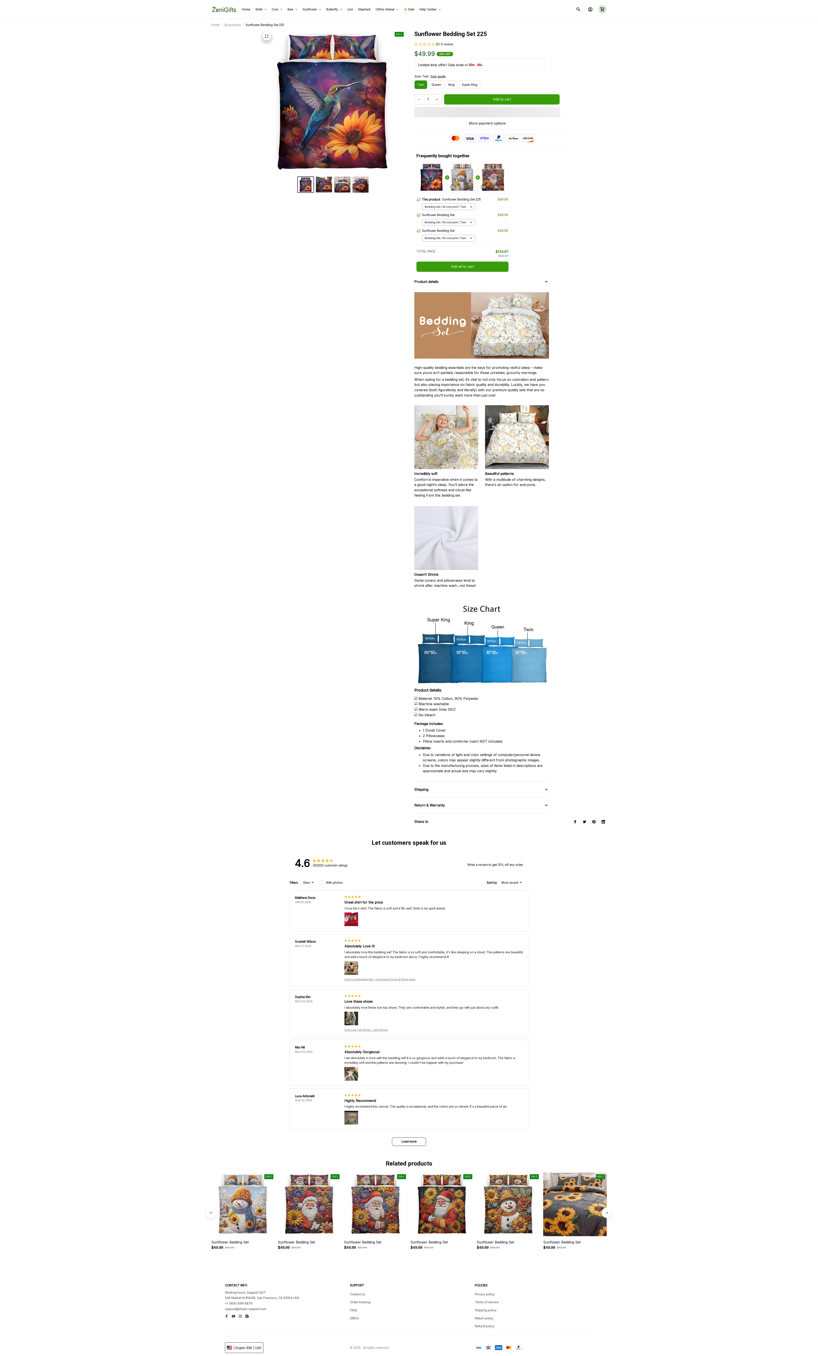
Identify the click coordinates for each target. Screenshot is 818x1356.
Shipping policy (486, 1310)
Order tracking (360, 1302)
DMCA (354, 1318)
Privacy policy (485, 1294)
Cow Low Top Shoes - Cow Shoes (366, 1029)
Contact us (357, 1294)
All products (232, 25)
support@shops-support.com (245, 1309)
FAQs (353, 1310)
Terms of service (487, 1302)
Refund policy (484, 1326)
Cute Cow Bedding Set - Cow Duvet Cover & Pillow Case (379, 979)
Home (215, 25)
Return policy (484, 1318)
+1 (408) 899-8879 (238, 1303)
